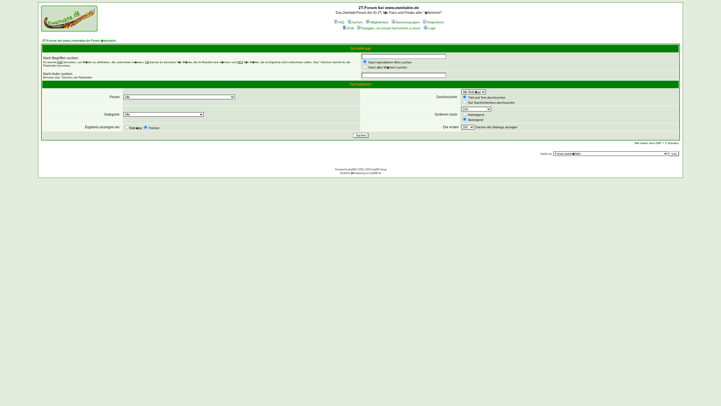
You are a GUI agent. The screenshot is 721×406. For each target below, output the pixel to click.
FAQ (341, 22)
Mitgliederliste (379, 22)
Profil (350, 28)
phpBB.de (375, 173)
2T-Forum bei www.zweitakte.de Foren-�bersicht (79, 40)
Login (431, 28)
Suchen (357, 22)
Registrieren (435, 22)
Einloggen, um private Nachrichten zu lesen (390, 28)
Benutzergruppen (408, 22)
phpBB (352, 169)
